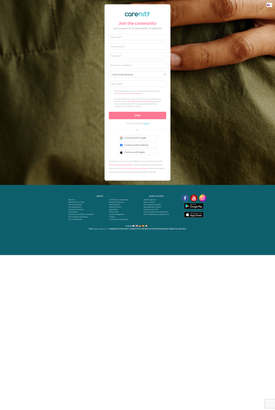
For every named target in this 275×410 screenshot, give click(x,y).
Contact (112, 217)
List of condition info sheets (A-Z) (156, 212)
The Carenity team (75, 204)
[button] (137, 154)
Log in (146, 123)
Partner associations (76, 209)
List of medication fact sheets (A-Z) (156, 214)
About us (71, 200)
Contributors (73, 212)
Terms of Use (122, 93)
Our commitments (75, 219)
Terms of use (113, 212)
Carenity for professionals (118, 219)
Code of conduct (115, 207)
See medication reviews (152, 207)
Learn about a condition (152, 204)
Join (137, 115)
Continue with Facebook (136, 144)
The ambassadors (74, 207)
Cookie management (116, 214)
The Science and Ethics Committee (81, 214)
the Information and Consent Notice (134, 168)
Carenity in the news (116, 202)
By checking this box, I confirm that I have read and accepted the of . (137, 92)
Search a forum (149, 202)
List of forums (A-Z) (151, 209)
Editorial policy (114, 204)
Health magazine (150, 200)
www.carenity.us (135, 93)
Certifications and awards (118, 200)
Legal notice (113, 209)
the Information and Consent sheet (141, 101)
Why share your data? (76, 202)
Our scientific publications (78, 217)
